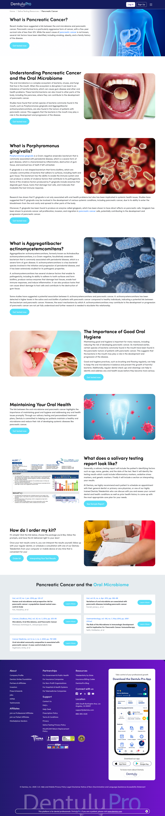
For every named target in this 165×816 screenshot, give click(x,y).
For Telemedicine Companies (54, 691)
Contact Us (47, 701)
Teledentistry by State (84, 675)
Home (12, 11)
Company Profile (16, 675)
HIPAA (12, 699)
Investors (13, 687)
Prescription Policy (50, 713)
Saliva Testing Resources (28, 11)
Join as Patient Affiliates (19, 717)
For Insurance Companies (53, 679)
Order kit (17, 558)
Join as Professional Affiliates (21, 713)
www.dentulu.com (115, 811)
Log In (130, 4)
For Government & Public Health (56, 675)
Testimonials (15, 703)
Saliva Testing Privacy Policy (54, 725)
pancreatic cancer (68, 32)
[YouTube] (93, 693)
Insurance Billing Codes (85, 679)
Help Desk (47, 709)
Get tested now (19, 45)
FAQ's (45, 705)
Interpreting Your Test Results (43, 558)
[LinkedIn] (85, 693)
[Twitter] (81, 693)
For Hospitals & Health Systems (55, 687)
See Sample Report (95, 503)
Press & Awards (16, 691)
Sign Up (141, 4)
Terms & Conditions (50, 717)
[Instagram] (89, 693)
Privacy (46, 721)
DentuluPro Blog (82, 683)
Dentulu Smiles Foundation (21, 679)
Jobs (11, 695)
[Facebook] (77, 693)
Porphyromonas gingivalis (21, 155)
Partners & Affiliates (18, 683)
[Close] (146, 811)
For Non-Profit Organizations (54, 683)
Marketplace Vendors (18, 721)
